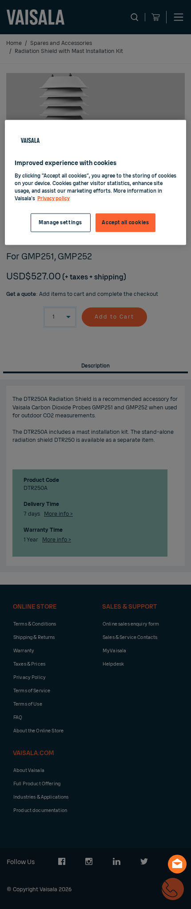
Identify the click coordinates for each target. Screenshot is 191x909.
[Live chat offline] (177, 864)
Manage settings (60, 222)
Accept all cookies (125, 222)
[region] (96, 182)
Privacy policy (53, 198)
